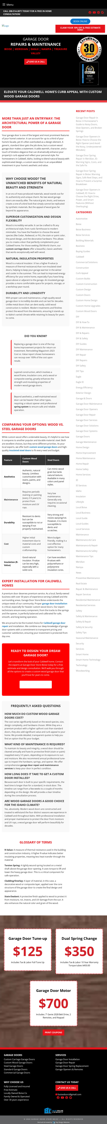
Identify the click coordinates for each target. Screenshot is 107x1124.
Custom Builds (83, 278)
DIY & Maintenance (85, 327)
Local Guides (82, 523)
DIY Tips (80, 371)
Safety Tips (81, 632)
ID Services (81, 485)
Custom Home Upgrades (88, 305)
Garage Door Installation (67, 1059)
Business (80, 245)
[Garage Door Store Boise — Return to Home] (5, 25)
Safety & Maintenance (86, 616)
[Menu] (4, 4)
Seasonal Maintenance (87, 638)
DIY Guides (81, 344)
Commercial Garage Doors (17, 1072)
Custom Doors (83, 295)
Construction (82, 267)
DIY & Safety (82, 338)
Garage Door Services (86, 420)
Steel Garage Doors (13, 1066)
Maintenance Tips (84, 556)
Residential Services (85, 605)
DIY (77, 316)
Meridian (80, 561)
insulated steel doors (20, 450)
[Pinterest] (98, 12)
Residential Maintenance (88, 599)
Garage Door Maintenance (89, 403)
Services (80, 648)
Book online (80, 21)
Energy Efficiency (84, 387)
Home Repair (82, 463)
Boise (78, 224)
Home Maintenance (85, 458)
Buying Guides (83, 251)
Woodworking (83, 670)
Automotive (81, 218)
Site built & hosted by (53, 1122)
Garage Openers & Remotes (69, 1069)
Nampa (79, 567)
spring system (21, 406)
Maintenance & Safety (86, 550)
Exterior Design (83, 392)
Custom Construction (86, 284)
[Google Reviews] (102, 12)
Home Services (83, 474)
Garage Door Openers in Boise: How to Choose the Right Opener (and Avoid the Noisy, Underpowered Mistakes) (88, 143)
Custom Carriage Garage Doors (19, 1059)
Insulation (81, 496)
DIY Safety (81, 365)
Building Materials (85, 240)
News (78, 572)
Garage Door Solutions (87, 425)
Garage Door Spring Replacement (72, 1066)
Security (80, 643)
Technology (81, 665)
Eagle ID (80, 382)
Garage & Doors (84, 398)
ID (77, 480)
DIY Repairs (81, 360)
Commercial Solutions (87, 262)
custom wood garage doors (43, 447)
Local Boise (81, 507)
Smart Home (82, 654)
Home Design (82, 447)
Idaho (79, 491)
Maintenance (82, 534)
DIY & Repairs (82, 333)
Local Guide (81, 518)
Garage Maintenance (86, 442)
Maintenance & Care (86, 539)
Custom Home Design (86, 300)
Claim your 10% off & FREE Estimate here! (80, 28)
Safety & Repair (83, 621)
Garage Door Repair (86, 414)
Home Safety (82, 469)
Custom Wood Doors (86, 311)
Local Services (83, 529)
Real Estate (81, 583)
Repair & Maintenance (87, 589)
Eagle (78, 376)
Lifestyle (80, 501)
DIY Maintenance (84, 349)
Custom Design (83, 289)
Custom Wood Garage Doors (18, 1062)
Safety (79, 610)
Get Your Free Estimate (36, 684)
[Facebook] (90, 12)
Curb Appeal (82, 273)
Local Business (83, 512)
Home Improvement (86, 452)
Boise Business (83, 229)
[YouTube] (94, 12)
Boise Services (83, 235)
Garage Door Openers (87, 409)
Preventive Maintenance (88, 578)
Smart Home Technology (88, 659)
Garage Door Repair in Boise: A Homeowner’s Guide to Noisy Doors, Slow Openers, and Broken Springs (89, 124)
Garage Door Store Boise (44, 1119)
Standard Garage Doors (15, 1069)
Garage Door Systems (86, 431)
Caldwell (80, 256)
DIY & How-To (82, 322)
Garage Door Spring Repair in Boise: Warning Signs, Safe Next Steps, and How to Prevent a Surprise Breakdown (89, 177)
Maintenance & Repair (87, 545)
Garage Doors (83, 436)
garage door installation (54, 603)
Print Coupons (53, 1032)
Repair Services (83, 594)
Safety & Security (84, 627)
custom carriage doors (17, 248)
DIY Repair (81, 354)
